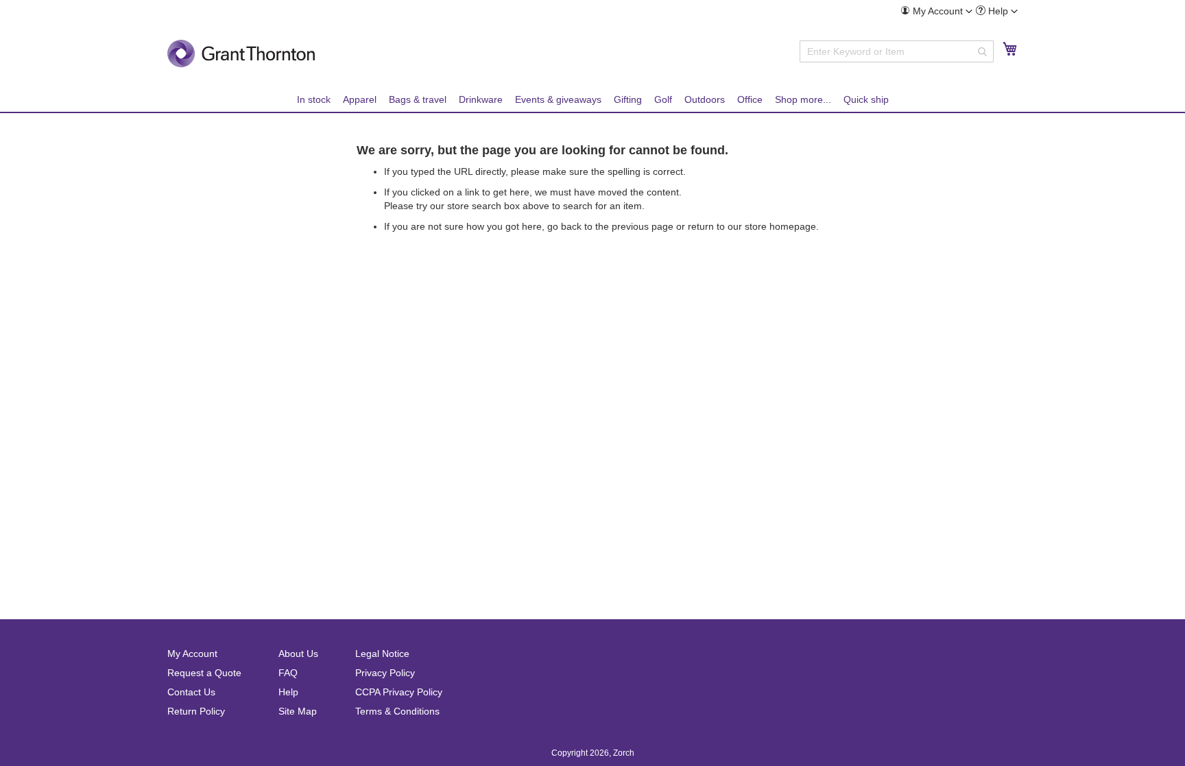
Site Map (297, 711)
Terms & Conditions (397, 711)
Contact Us (191, 691)
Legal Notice (382, 653)
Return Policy (196, 711)
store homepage (780, 226)
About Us (298, 653)
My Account (192, 653)
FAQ (288, 672)
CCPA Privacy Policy (398, 691)
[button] (936, 10)
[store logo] (241, 53)
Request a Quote (204, 672)
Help (288, 691)
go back (564, 226)
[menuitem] (936, 11)
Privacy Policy (385, 672)
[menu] (592, 100)
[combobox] (897, 51)
